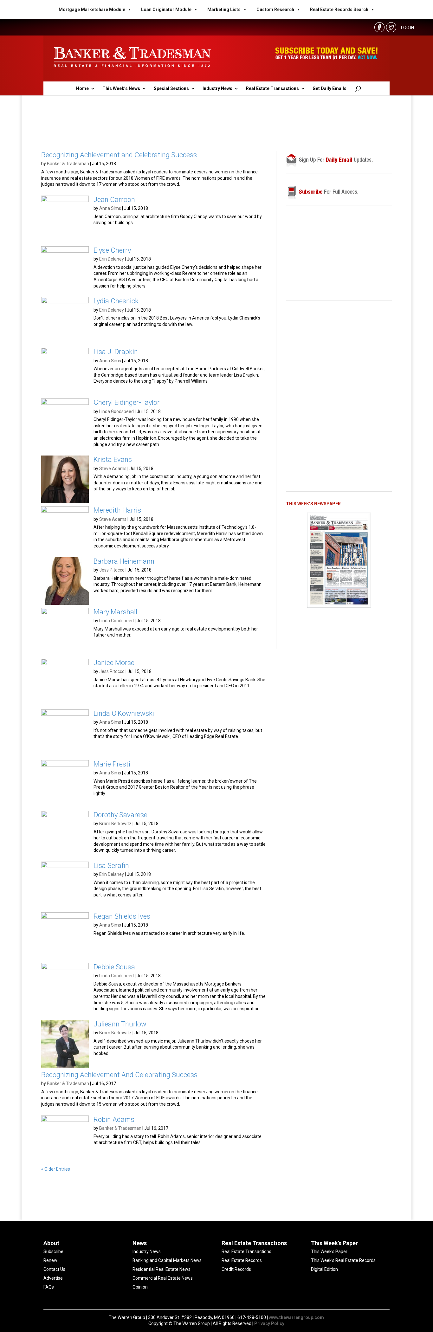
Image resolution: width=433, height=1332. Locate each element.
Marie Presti (112, 764)
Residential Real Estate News (161, 1269)
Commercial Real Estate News (162, 1278)
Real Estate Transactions (272, 88)
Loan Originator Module (166, 9)
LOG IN (407, 27)
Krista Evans (113, 459)
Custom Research (275, 9)
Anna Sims (110, 208)
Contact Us (54, 1269)
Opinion (140, 1287)
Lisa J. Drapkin (116, 352)
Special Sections (171, 88)
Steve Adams (112, 468)
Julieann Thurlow (120, 1024)
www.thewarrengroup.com (296, 1317)
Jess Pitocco (112, 569)
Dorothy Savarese (120, 815)
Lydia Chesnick (116, 301)
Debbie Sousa (114, 967)
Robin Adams (114, 1119)
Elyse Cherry (112, 250)
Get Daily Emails (329, 88)
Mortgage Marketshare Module (92, 9)
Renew (50, 1260)
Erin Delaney (111, 259)
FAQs (48, 1287)
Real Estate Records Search (339, 9)
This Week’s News (121, 88)
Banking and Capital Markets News (167, 1260)
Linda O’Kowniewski (124, 713)
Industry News (217, 88)
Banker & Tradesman (68, 163)
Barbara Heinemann (124, 561)
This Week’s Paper (329, 1251)
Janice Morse (114, 663)
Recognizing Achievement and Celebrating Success (119, 155)
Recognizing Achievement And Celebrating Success (119, 1075)
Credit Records (236, 1269)
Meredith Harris (117, 510)
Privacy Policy (269, 1323)
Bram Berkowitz (115, 823)
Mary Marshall (115, 612)
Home (82, 88)
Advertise (53, 1278)
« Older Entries (55, 1169)
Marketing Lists (224, 9)
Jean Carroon (114, 200)
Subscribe (53, 1251)
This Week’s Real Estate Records (343, 1260)
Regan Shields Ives (122, 916)
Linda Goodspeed (116, 411)
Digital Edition (324, 1269)
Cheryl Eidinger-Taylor (127, 402)
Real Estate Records (242, 1260)
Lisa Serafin (111, 866)
